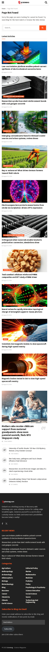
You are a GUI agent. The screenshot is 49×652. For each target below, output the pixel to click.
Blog (3, 587)
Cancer (4, 594)
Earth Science (7, 603)
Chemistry (7, 131)
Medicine (7, 200)
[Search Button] (46, 2)
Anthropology (7, 571)
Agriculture (8, 166)
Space (5, 339)
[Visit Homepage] (24, 2)
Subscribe (8, 629)
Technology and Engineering (14, 62)
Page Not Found (12, 8)
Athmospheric (7, 578)
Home (3, 8)
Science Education (33, 591)
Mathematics (31, 575)
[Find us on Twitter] (6, 523)
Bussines (5, 591)
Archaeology (7, 575)
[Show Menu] (3, 2)
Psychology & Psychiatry (35, 587)
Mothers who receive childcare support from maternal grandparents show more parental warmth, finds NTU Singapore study (18, 432)
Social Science (31, 594)
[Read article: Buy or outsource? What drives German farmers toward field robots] (24, 156)
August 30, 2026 (7, 72)
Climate (5, 600)
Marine (28, 571)
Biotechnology (7, 584)
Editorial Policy (32, 568)
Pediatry (29, 581)
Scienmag (10, 647)
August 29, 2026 (7, 245)
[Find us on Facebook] (2, 523)
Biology (5, 581)
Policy (28, 584)
